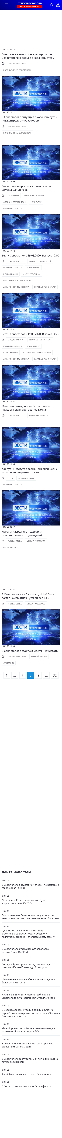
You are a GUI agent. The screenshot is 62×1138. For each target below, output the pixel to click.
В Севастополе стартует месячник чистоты (30, 651)
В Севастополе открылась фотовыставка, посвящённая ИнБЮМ (25, 950)
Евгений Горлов (39, 656)
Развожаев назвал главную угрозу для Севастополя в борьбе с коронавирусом (28, 56)
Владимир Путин (16, 261)
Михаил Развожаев (17, 63)
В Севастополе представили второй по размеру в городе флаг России (30, 886)
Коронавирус (33, 267)
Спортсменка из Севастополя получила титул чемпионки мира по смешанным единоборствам (30, 917)
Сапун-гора (13, 195)
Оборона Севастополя (14, 202)
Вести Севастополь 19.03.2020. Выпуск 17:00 (30, 255)
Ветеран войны (10, 274)
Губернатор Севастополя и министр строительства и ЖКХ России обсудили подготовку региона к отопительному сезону (28, 933)
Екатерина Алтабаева (34, 195)
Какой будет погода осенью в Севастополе (26, 1074)
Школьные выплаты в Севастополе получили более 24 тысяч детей (28, 981)
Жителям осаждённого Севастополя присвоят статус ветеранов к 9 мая (26, 407)
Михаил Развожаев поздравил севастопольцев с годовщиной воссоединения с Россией (22, 533)
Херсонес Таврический (40, 261)
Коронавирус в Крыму (45, 287)
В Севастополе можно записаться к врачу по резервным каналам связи (27, 1045)
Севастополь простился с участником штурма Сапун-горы (26, 187)
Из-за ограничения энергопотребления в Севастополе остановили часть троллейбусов (28, 996)
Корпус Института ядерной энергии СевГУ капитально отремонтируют (30, 470)
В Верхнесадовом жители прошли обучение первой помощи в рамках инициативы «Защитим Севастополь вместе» (31, 1013)
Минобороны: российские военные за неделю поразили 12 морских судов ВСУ (29, 1030)
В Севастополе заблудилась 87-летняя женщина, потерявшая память (30, 1060)
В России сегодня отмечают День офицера (26, 1086)
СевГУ (10, 478)
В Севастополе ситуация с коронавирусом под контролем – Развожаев (30, 118)
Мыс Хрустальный (31, 274)
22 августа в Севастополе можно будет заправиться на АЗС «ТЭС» (24, 902)
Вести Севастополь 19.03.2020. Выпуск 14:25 (30, 334)
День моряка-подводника (16, 287)
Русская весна (15, 541)
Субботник (8, 663)
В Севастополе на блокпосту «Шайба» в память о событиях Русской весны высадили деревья (28, 596)
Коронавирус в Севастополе (17, 70)
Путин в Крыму (10, 547)
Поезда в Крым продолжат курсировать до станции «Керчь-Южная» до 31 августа (26, 966)
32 (55, 675)
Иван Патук (36, 202)
